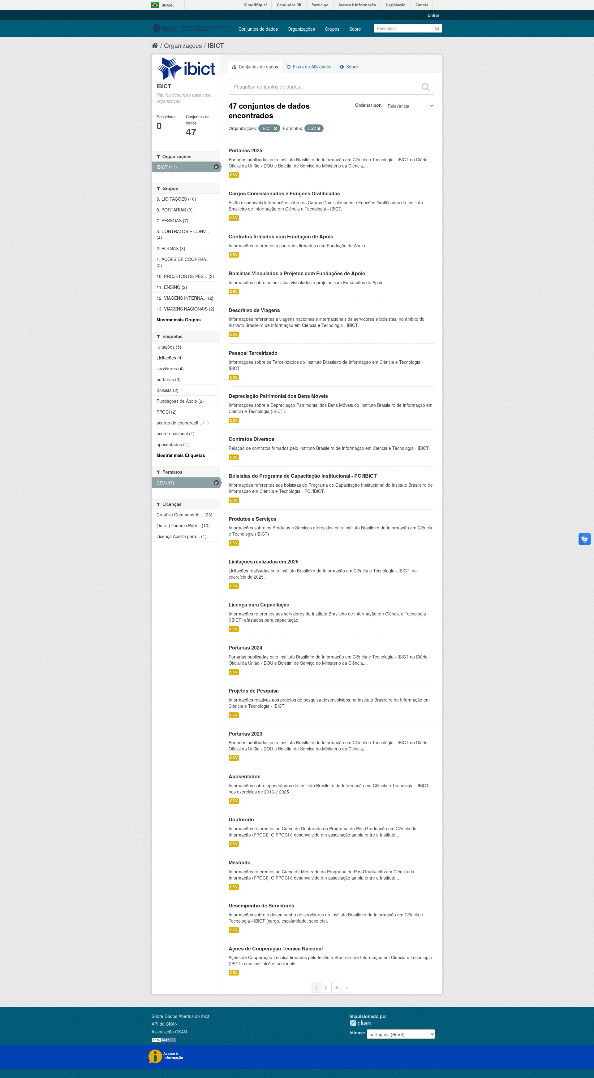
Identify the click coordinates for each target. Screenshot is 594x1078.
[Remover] (275, 128)
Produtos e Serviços (253, 518)
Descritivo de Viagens (254, 310)
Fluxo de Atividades (311, 66)
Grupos (332, 29)
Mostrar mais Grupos (179, 319)
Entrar (433, 15)
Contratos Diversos (251, 438)
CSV (234, 174)
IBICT (216, 45)
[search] (426, 86)
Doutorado (241, 819)
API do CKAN (165, 1024)
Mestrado (240, 862)
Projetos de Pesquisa (254, 690)
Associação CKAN (169, 1031)
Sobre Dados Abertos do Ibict (180, 1016)
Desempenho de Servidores (261, 905)
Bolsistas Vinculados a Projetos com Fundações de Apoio (297, 273)
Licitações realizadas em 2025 (264, 561)
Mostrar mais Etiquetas (181, 455)
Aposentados (244, 776)
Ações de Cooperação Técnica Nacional (276, 948)
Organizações (301, 29)
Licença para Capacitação (259, 604)
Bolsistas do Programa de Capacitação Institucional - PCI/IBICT (303, 475)
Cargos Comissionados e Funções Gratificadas (284, 193)
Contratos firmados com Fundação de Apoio (281, 236)
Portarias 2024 (245, 647)
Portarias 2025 (245, 150)
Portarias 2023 (245, 733)
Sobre (355, 29)
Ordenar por (368, 105)
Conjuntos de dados (258, 29)
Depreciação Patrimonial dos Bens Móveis (278, 395)
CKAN (360, 1023)
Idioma (357, 1032)
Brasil (167, 5)
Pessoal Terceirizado (253, 352)
